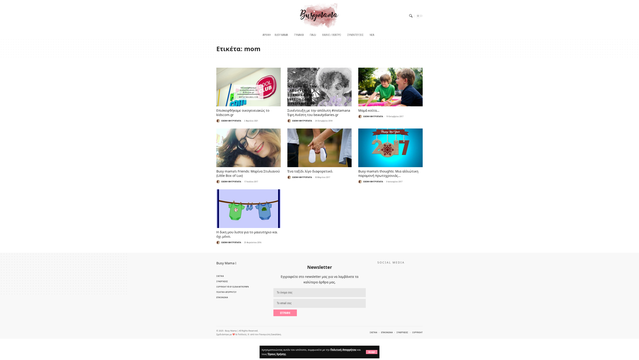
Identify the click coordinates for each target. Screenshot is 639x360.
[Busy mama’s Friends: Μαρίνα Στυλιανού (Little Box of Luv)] (248, 147)
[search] (411, 16)
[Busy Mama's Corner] (320, 15)
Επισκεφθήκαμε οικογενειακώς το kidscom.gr (242, 112)
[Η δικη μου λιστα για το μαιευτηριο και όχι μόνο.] (248, 208)
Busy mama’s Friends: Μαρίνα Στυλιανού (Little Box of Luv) (248, 173)
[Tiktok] (227, 15)
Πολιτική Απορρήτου (343, 349)
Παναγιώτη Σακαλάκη (270, 334)
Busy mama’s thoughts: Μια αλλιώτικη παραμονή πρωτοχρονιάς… (388, 173)
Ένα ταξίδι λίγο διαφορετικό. (310, 171)
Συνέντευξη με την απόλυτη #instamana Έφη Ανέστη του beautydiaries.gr (318, 112)
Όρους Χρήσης (277, 354)
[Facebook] (219, 15)
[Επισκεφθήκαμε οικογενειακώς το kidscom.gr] (248, 87)
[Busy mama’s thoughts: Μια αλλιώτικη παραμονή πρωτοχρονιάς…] (390, 147)
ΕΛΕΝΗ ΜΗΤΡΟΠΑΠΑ (231, 121)
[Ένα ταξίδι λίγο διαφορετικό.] (319, 147)
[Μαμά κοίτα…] (390, 87)
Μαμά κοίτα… (368, 110)
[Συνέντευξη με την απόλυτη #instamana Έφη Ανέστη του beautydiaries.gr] (319, 87)
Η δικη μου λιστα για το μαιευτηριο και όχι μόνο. (246, 234)
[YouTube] (223, 15)
